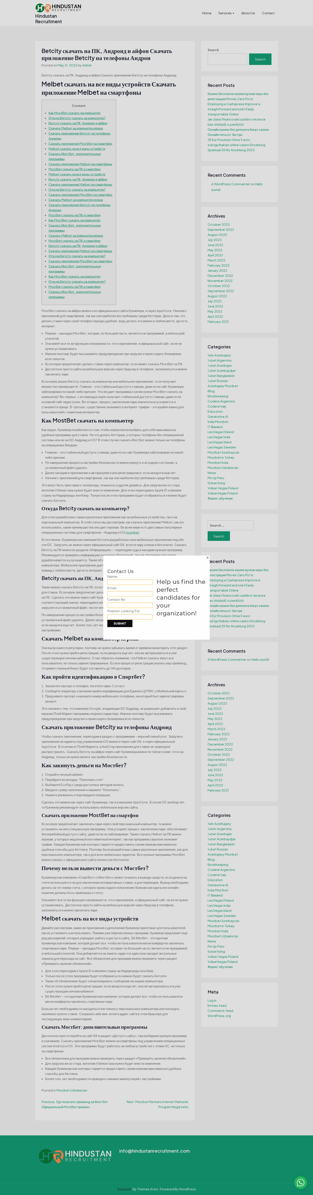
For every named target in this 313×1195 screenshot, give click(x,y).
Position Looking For (123, 611)
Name (112, 576)
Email (111, 588)
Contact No (116, 599)
